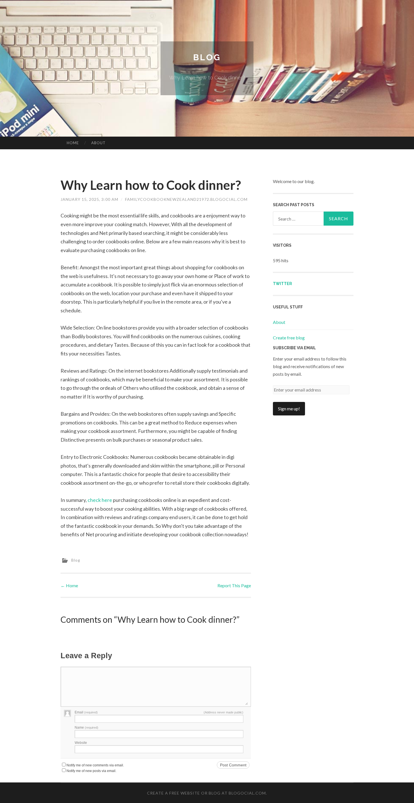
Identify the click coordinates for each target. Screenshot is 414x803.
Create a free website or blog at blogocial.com (206, 793)
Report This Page (234, 585)
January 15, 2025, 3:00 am (89, 199)
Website (81, 743)
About (98, 143)
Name (86, 727)
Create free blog (289, 337)
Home (73, 143)
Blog (207, 57)
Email (86, 712)
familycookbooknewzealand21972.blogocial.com (186, 199)
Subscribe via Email (294, 348)
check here (100, 500)
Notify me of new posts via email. (91, 771)
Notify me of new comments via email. (95, 765)
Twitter (282, 283)
